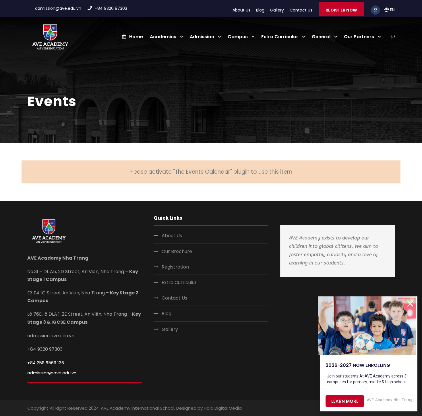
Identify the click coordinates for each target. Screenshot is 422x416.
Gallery (277, 10)
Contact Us (301, 10)
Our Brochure (177, 251)
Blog (260, 10)
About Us (241, 10)
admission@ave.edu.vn (51, 373)
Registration (175, 267)
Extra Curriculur (179, 282)
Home (136, 36)
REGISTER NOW (341, 10)
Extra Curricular (279, 36)
